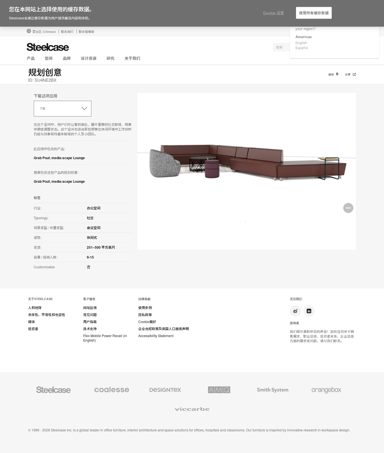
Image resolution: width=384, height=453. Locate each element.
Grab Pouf (42, 157)
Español (301, 47)
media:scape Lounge (68, 157)
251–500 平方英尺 (101, 247)
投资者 (33, 328)
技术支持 (90, 328)
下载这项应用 (45, 96)
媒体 (31, 321)
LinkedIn (309, 311)
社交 (90, 217)
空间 (49, 58)
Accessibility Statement (155, 335)
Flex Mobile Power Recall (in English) (105, 338)
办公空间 (93, 208)
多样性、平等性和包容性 (46, 314)
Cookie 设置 (273, 12)
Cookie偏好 (147, 321)
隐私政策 (145, 314)
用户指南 (90, 321)
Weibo (295, 311)
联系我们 (67, 31)
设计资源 (88, 58)
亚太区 (44, 31)
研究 (110, 58)
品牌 (67, 58)
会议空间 (93, 227)
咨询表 (294, 323)
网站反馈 (90, 307)
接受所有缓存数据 (314, 12)
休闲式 (92, 237)
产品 (31, 58)
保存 (331, 74)
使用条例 (145, 307)
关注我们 (296, 299)
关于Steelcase (40, 299)
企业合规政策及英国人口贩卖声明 (163, 328)
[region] (192, 13)
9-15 (90, 257)
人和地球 (35, 307)
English (301, 42)
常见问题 (90, 314)
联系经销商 (86, 31)
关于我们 (132, 58)
